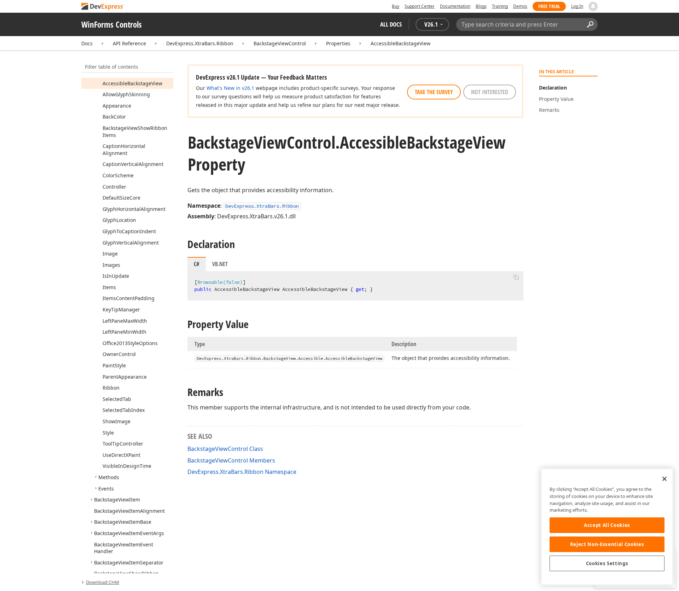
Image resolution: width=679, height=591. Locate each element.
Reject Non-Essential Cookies (607, 544)
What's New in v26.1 (230, 88)
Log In (577, 6)
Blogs (481, 6)
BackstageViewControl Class (225, 449)
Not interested (489, 92)
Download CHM (102, 582)
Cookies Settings (607, 563)
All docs (391, 24)
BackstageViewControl (280, 43)
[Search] (590, 24)
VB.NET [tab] (220, 264)
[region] (607, 526)
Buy (395, 6)
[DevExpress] (102, 7)
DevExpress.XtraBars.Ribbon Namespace (241, 472)
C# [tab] (196, 264)
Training (500, 6)
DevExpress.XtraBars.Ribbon (199, 43)
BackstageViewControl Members (231, 460)
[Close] (664, 479)
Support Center (420, 6)
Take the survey (434, 92)
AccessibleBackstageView (400, 43)
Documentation (455, 6)
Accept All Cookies (607, 525)
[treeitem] (132, 83)
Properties (338, 43)
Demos (520, 6)
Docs (87, 43)
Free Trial (549, 6)
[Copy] (516, 277)
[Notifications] (593, 6)
